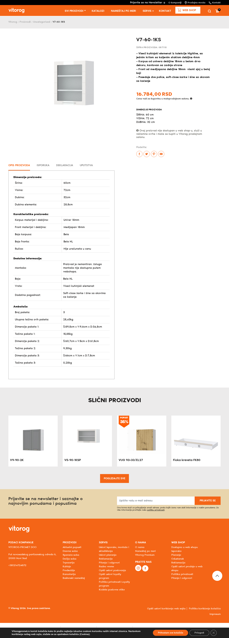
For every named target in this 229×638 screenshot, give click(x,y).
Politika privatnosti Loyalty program (114, 584)
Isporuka (176, 551)
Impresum (215, 614)
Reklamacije (106, 559)
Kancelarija (69, 574)
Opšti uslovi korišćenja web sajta (166, 608)
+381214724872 (17, 565)
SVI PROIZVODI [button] (74, 11)
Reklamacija (178, 562)
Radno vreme (106, 566)
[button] (187, 10)
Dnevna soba (70, 551)
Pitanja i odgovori (109, 562)
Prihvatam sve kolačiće (170, 632)
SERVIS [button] (103, 542)
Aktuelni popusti (72, 547)
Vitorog (12, 22)
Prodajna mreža (196, 3)
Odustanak (177, 559)
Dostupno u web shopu (184, 547)
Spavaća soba (71, 555)
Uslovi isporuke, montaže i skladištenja (114, 549)
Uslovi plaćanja (107, 555)
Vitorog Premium (144, 555)
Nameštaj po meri (123, 11)
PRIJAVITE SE (208, 500)
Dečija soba (69, 559)
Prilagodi (199, 632)
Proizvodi (25, 22)
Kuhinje (67, 566)
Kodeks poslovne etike (112, 589)
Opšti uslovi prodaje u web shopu (187, 568)
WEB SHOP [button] (178, 542)
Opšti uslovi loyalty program (110, 576)
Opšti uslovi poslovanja (112, 570)
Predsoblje (69, 570)
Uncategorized (41, 22)
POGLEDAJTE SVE (114, 478)
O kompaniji (174, 3)
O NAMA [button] (140, 542)
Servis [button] (147, 11)
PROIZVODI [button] (69, 542)
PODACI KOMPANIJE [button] (20, 542)
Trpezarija (68, 562)
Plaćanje (176, 555)
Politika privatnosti (182, 574)
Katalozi (98, 11)
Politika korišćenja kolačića (205, 608)
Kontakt (216, 3)
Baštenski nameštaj (74, 578)
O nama (139, 547)
